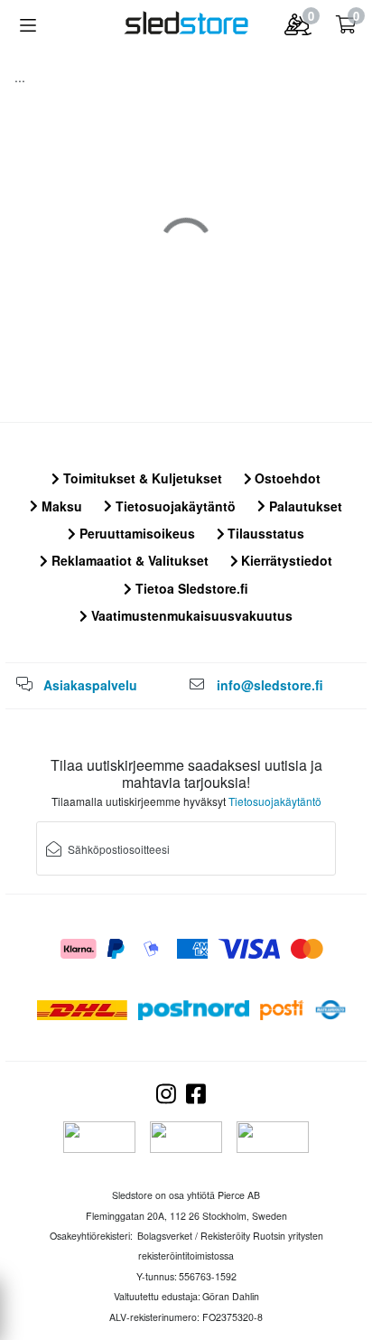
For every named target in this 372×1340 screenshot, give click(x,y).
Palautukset (303, 506)
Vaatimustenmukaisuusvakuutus (190, 615)
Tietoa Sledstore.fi (190, 588)
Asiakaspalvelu (90, 685)
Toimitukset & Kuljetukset (141, 478)
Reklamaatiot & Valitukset (128, 560)
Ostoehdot (286, 478)
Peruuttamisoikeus (135, 533)
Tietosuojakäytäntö (174, 506)
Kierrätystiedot (284, 560)
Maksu (60, 506)
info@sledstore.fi (270, 685)
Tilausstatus (264, 533)
